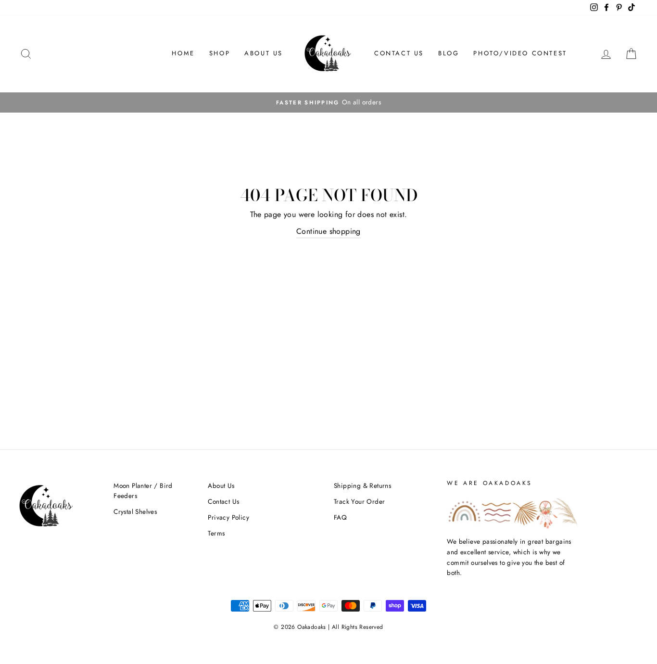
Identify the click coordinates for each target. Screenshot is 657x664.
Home (183, 53)
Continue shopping (328, 231)
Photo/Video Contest (520, 53)
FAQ (340, 517)
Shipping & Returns (362, 485)
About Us (263, 53)
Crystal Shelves (135, 511)
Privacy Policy (228, 517)
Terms (216, 533)
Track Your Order (359, 501)
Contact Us (399, 53)
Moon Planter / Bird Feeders (143, 491)
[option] (328, 102)
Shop (219, 53)
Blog (448, 53)
